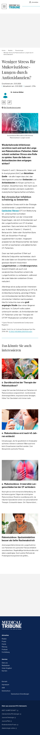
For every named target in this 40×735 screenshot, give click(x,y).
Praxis (4, 641)
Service (4, 659)
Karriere (4, 671)
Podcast (5, 649)
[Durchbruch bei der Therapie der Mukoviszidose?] (20, 368)
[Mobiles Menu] (4, 6)
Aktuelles (5, 635)
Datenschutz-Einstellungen (20, 694)
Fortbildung (6, 652)
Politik (4, 644)
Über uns (5, 663)
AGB (3, 688)
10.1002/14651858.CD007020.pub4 (20, 331)
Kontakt (4, 681)
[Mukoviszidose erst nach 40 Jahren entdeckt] (20, 419)
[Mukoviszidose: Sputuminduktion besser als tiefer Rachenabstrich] (20, 523)
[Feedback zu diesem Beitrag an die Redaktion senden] (9, 102)
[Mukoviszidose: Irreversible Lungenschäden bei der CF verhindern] (20, 470)
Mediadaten (6, 665)
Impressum (5, 684)
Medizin (4, 639)
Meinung (4, 647)
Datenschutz (6, 691)
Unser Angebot (7, 668)
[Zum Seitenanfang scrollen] (36, 731)
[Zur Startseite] (14, 6)
